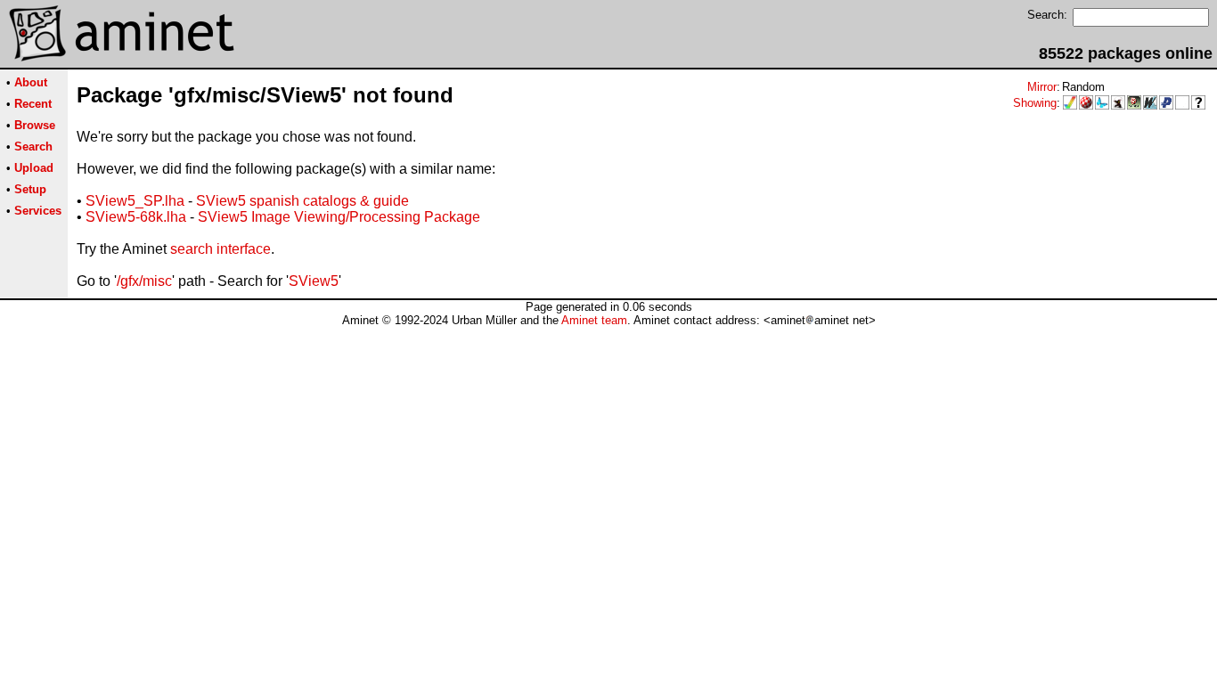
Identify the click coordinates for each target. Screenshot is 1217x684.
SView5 (314, 281)
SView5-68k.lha (136, 216)
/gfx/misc (144, 281)
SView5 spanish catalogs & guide (302, 200)
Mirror (1042, 87)
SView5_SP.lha (135, 200)
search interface (220, 248)
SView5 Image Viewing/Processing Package (339, 216)
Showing (1035, 103)
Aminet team (594, 320)
